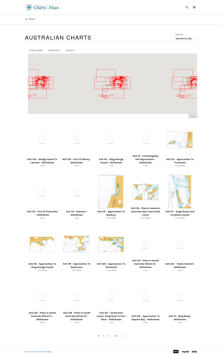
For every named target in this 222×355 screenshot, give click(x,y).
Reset (193, 116)
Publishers (36, 50)
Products (54, 50)
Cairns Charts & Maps (42, 351)
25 (116, 335)
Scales (70, 50)
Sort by (179, 35)
